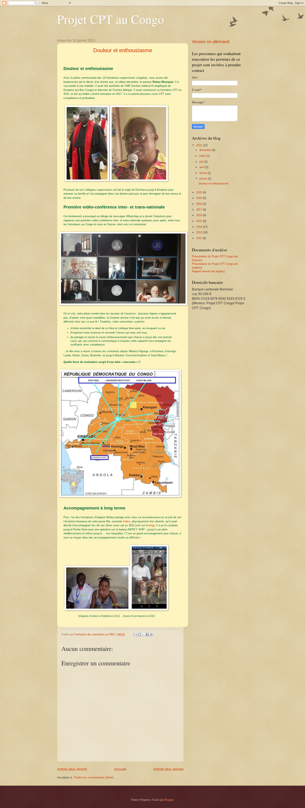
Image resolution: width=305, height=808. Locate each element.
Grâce (126, 521)
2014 (199, 226)
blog (151, 525)
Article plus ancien (168, 769)
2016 (199, 215)
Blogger (169, 799)
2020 (199, 192)
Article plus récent (72, 769)
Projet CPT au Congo (110, 19)
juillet (202, 155)
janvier (203, 178)
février (203, 173)
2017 (199, 209)
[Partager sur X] (143, 634)
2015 (199, 221)
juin (201, 161)
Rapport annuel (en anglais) (208, 271)
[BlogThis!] (139, 634)
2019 (199, 198)
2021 (199, 145)
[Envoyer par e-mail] (135, 634)
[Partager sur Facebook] (147, 634)
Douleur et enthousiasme (213, 183)
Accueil (120, 769)
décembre (205, 150)
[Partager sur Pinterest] (151, 634)
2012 (199, 238)
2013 (199, 232)
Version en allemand (210, 41)
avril (202, 167)
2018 (199, 203)
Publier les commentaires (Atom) (94, 777)
